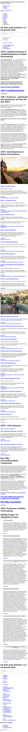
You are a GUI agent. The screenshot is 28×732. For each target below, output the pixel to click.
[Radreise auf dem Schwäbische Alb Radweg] (14, 375)
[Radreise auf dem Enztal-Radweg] (14, 251)
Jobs (4, 698)
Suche (4, 24)
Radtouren (5, 678)
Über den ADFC (6, 694)
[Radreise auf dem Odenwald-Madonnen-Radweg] (14, 348)
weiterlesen (5, 558)
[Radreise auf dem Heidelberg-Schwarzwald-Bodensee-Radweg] (14, 262)
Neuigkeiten (5, 676)
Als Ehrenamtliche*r (7, 709)
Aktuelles (5, 13)
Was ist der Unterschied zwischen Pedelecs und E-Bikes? (15, 616)
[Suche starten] (2, 672)
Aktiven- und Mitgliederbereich (9, 720)
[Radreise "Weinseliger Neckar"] (14, 211)
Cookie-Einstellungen (7, 727)
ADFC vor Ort (6, 695)
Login (4, 20)
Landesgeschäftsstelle (7, 700)
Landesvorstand (6, 699)
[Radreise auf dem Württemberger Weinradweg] (14, 400)
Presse (4, 19)
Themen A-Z (5, 684)
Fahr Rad (5, 14)
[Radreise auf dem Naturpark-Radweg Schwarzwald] (14, 323)
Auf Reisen (5, 16)
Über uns (5, 17)
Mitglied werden (6, 5)
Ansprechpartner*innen (8, 716)
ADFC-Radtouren (7, 48)
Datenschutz (5, 726)
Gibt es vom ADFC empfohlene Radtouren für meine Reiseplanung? (15, 647)
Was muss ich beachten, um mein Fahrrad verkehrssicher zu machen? (15, 561)
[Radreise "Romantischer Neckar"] (14, 170)
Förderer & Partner (7, 702)
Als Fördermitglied (7, 711)
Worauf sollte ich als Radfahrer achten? (11, 588)
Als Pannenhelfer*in (7, 712)
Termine (5, 677)
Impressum (5, 725)
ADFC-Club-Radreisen (5, 440)
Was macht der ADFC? (8, 520)
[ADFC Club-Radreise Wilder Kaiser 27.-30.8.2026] (8, 428)
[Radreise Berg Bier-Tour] (14, 411)
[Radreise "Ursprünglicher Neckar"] (14, 197)
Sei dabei (5, 18)
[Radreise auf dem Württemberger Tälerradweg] (14, 388)
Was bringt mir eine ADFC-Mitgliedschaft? (11, 535)
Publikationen (6, 697)
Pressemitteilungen (7, 715)
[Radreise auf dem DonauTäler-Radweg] (14, 239)
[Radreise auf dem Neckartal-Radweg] (14, 336)
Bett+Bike (5, 47)
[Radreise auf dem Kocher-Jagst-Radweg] (14, 301)
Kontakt (4, 704)
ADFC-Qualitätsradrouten (8, 45)
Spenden (5, 6)
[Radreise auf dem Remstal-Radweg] (14, 360)
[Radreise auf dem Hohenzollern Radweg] (14, 276)
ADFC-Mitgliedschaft (7, 707)
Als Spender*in (6, 708)
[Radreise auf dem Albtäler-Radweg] (14, 227)
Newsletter (5, 8)
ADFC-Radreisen (6, 46)
